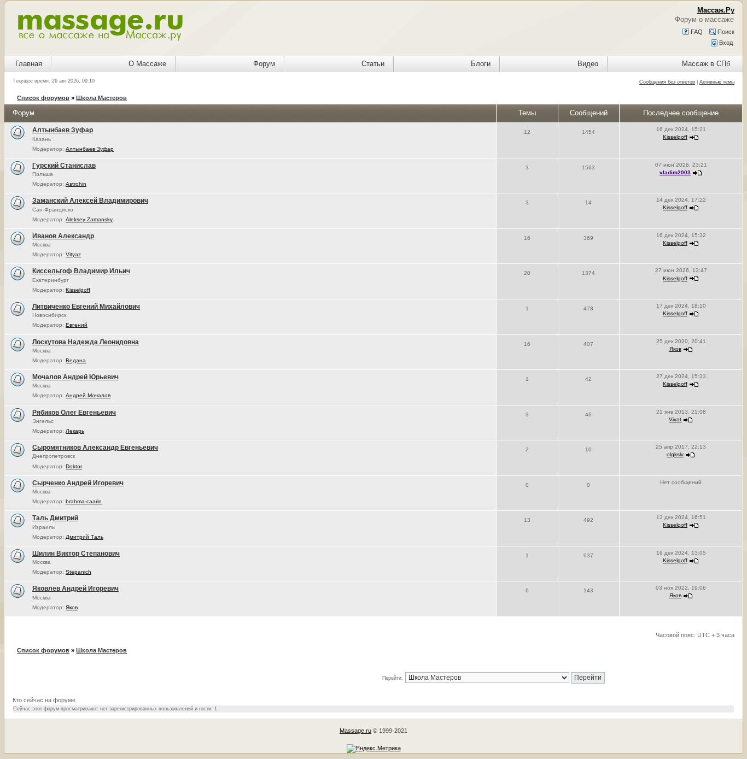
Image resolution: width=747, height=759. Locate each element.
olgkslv (675, 454)
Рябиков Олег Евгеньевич (74, 412)
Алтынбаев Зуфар (62, 130)
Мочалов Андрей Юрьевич (75, 377)
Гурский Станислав (64, 165)
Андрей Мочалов (88, 395)
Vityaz (73, 254)
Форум (264, 64)
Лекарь (75, 431)
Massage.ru (355, 730)
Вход (725, 42)
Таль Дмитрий (55, 518)
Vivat (675, 419)
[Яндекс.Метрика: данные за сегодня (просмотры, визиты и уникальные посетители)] (374, 748)
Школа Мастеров (101, 98)
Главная (28, 64)
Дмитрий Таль (84, 537)
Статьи (372, 64)
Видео (587, 64)
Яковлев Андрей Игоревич (75, 588)
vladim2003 (675, 172)
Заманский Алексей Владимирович (90, 200)
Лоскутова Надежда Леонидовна (85, 342)
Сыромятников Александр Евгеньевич (95, 447)
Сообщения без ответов (667, 82)
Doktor (74, 466)
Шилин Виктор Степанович (76, 553)
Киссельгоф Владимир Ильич (81, 271)
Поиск (725, 31)
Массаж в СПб (706, 64)
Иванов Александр (63, 236)
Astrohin (76, 184)
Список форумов (43, 98)
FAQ (696, 31)
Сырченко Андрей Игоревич (78, 483)
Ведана (76, 360)
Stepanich (78, 572)
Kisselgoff (675, 137)
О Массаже (147, 64)
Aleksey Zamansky (89, 219)
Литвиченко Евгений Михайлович (86, 306)
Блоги (481, 64)
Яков (675, 349)
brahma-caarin (84, 501)
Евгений (76, 325)
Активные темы (716, 82)
